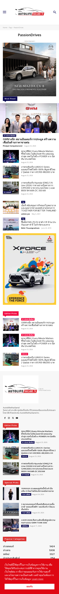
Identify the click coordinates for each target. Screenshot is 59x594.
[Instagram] (9, 418)
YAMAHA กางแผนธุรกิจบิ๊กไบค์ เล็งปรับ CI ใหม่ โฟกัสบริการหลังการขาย (37, 490)
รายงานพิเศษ (26, 494)
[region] (29, 269)
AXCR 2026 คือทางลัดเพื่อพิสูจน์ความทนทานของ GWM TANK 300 (38, 521)
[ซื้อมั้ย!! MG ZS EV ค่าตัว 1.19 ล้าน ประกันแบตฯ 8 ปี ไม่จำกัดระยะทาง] (11, 224)
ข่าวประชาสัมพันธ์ (9, 136)
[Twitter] (13, 418)
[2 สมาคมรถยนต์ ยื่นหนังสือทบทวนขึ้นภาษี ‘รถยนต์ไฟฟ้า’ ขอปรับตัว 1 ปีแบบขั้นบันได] (11, 509)
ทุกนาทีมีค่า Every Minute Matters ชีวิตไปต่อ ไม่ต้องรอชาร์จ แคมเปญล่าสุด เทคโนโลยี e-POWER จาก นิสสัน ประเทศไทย (38, 155)
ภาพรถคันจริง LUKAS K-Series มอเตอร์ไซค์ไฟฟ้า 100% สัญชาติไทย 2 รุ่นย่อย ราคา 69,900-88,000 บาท (38, 169)
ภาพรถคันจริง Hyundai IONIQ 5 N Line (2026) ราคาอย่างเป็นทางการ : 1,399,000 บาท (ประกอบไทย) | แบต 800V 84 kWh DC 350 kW (38, 186)
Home (5, 28)
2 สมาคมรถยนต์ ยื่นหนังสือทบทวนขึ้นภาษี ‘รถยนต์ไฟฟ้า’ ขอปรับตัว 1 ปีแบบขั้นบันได (38, 506)
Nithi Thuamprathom (30, 228)
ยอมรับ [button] (29, 586)
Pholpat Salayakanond (12, 146)
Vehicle (6, 176)
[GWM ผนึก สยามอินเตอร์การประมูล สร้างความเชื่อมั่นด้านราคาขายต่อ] (29, 118)
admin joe (25, 214)
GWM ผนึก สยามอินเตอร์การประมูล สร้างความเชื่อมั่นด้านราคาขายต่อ (29, 141)
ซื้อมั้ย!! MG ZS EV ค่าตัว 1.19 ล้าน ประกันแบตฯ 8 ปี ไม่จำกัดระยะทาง (38, 223)
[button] (29, 269)
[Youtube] (17, 418)
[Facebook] (5, 418)
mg (23, 202)
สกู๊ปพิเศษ (25, 526)
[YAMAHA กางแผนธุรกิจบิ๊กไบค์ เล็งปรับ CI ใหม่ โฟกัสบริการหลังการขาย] (11, 493)
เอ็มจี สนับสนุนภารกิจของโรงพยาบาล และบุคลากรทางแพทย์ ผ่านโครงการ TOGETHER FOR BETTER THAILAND (38, 208)
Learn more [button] (37, 579)
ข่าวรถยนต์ (7, 192)
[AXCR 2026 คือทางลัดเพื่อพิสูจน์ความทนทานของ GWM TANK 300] (11, 525)
